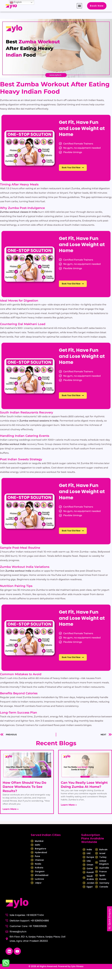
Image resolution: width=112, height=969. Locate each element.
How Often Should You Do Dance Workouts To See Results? (24, 787)
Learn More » (11, 809)
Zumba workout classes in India (19, 212)
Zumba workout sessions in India (38, 420)
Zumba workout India (13, 444)
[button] (79, 5)
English (17, 2)
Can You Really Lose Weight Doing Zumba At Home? (84, 785)
